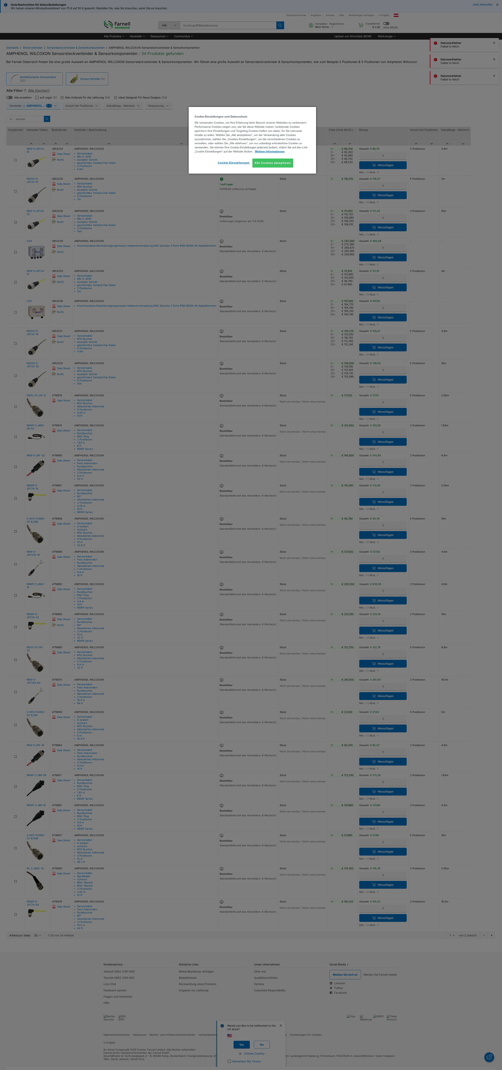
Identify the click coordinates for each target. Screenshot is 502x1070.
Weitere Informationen (270, 151)
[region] (252, 140)
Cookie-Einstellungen (234, 162)
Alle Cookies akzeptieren (273, 162)
